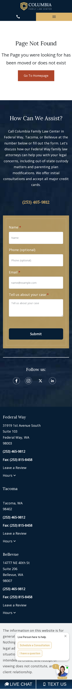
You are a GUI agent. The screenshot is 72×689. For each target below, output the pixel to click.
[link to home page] (36, 6)
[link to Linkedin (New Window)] (52, 380)
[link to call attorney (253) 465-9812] (18, 17)
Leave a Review (14, 467)
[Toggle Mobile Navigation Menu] (54, 17)
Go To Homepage (36, 76)
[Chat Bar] (36, 684)
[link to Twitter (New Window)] (40, 380)
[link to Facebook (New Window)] (16, 380)
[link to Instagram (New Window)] (28, 380)
